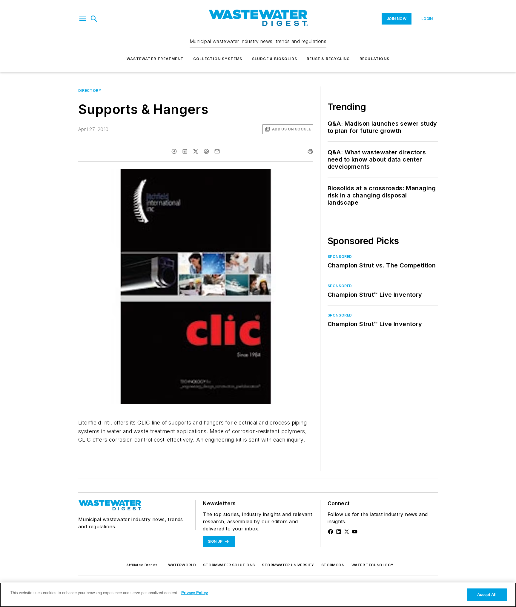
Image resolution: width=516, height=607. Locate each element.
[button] (82, 18)
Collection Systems (217, 59)
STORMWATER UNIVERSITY (288, 565)
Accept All (486, 594)
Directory (89, 90)
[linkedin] (185, 151)
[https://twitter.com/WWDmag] (347, 532)
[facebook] (174, 151)
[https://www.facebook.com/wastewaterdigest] (331, 532)
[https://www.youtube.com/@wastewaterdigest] (355, 532)
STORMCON (332, 565)
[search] (94, 18)
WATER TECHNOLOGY (372, 565)
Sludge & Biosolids (274, 59)
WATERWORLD (182, 565)
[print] (310, 151)
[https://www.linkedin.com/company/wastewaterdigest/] (339, 532)
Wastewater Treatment (155, 59)
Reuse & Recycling (328, 59)
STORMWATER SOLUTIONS (229, 565)
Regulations (374, 59)
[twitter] (196, 151)
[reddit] (206, 151)
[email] (217, 151)
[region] (258, 594)
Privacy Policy (194, 593)
